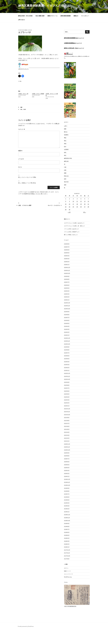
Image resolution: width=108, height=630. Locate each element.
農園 (21, 107)
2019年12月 (67, 479)
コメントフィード (68, 574)
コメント (21, 129)
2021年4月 (66, 432)
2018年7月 (66, 529)
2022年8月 (66, 385)
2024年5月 (66, 323)
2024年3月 (66, 329)
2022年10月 (67, 379)
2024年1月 (66, 335)
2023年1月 (66, 370)
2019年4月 (66, 503)
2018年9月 (66, 523)
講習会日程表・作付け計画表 (25, 15)
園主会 (65, 132)
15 (65, 204)
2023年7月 (66, 353)
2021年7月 (66, 423)
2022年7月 (66, 388)
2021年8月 (66, 420)
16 (69, 204)
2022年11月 (67, 376)
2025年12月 (67, 267)
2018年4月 (66, 538)
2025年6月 (66, 285)
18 (77, 204)
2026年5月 (66, 252)
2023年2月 (66, 367)
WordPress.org (68, 577)
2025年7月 (66, 282)
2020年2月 (66, 473)
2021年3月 (66, 435)
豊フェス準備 (67, 234)
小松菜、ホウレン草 (23, 93)
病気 (65, 152)
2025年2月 (66, 297)
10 (73, 201)
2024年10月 (67, 308)
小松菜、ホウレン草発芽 (38, 93)
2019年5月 (66, 500)
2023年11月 (67, 341)
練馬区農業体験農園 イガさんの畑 (41, 5)
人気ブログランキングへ (23, 68)
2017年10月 (67, 556)
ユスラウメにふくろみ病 (70, 223)
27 (84, 206)
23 (69, 206)
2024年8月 (66, 314)
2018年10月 (67, 520)
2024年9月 (66, 311)
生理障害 (66, 149)
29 (65, 209)
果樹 (65, 143)
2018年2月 (66, 544)
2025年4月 (66, 291)
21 (88, 204)
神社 (65, 155)
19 (81, 204)
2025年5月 (66, 288)
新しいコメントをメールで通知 (27, 177)
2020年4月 (66, 467)
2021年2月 (66, 438)
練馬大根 (66, 161)
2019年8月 (66, 491)
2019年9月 (66, 488)
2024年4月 (66, 326)
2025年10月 (67, 273)
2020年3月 (66, 470)
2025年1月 (66, 300)
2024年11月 (67, 305)
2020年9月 (66, 453)
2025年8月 (66, 279)
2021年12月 (67, 408)
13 (84, 201)
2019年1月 (66, 511)
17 (73, 204)
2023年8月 (66, 350)
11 (77, 201)
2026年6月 (66, 250)
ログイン (66, 568)
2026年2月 (66, 261)
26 (81, 206)
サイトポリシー (85, 15)
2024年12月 (67, 302)
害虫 (21, 109)
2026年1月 (66, 264)
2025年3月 (66, 294)
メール (21, 159)
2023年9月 (66, 347)
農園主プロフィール (52, 15)
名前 (20, 150)
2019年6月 (66, 497)
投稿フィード (67, 571)
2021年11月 (67, 411)
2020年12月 (67, 444)
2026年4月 (66, 255)
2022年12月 (67, 373)
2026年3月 (66, 258)
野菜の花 (66, 176)
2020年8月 (66, 455)
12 (81, 201)
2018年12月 (67, 514)
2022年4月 (66, 397)
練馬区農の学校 (68, 158)
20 (84, 204)
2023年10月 (67, 344)
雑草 (65, 179)
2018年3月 (66, 541)
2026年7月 (66, 247)
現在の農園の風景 (40, 15)
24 (73, 206)
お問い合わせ (21, 19)
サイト (20, 167)
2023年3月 (66, 364)
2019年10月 (67, 485)
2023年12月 (67, 338)
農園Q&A (76, 15)
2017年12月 (67, 550)
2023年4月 (66, 361)
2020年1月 (66, 476)
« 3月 (69, 212)
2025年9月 (66, 276)
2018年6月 (66, 532)
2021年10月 (67, 414)
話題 (65, 170)
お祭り (65, 126)
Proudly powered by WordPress (26, 626)
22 (65, 206)
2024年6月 (66, 320)
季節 (65, 137)
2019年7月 (66, 494)
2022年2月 (66, 402)
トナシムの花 (67, 228)
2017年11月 (67, 553)
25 (77, 206)
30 (69, 209)
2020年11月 (67, 447)
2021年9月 (66, 417)
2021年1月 (66, 441)
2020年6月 (66, 461)
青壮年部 (66, 182)
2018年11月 (67, 517)
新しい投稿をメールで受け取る (27, 183)
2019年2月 (66, 508)
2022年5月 (66, 394)
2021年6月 (66, 426)
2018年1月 (66, 547)
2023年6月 (66, 355)
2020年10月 (67, 450)
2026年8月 (66, 244)
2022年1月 (66, 405)
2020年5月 (66, 464)
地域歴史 (66, 134)
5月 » (84, 212)
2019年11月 (67, 482)
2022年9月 (66, 382)
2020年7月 (66, 458)
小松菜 (24, 109)
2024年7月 (66, 317)
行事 (65, 167)
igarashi (30, 30)
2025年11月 (67, 270)
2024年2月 (66, 332)
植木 (65, 146)
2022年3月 (66, 400)
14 (88, 201)
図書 (65, 129)
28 (88, 206)
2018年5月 (66, 535)
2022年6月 (66, 391)
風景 (65, 184)
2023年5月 (66, 358)
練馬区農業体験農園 (66, 15)
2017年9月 (66, 558)
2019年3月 (66, 506)
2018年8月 (66, 526)
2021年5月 (66, 429)
